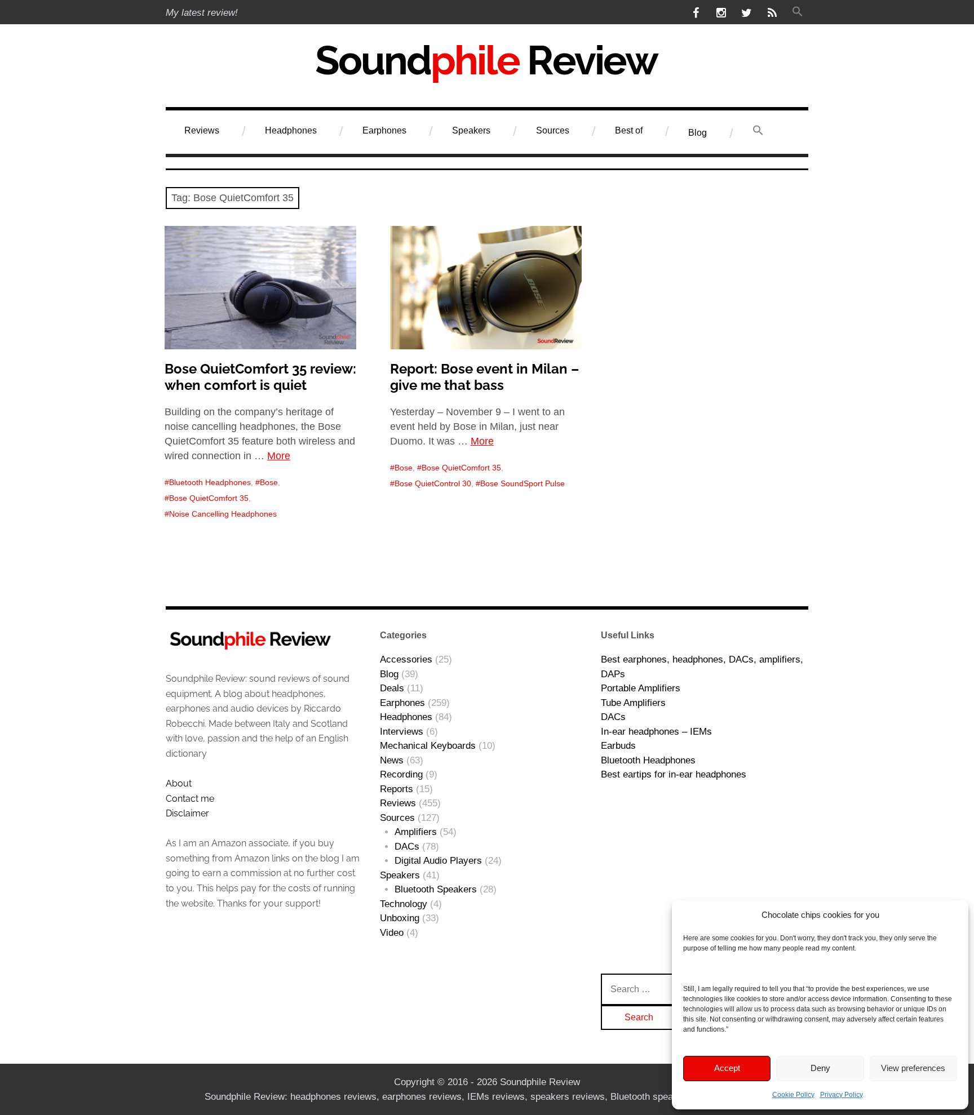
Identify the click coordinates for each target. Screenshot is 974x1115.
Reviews (201, 130)
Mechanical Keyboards (428, 745)
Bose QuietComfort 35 (209, 498)
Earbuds (618, 745)
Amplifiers (416, 832)
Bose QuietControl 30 (433, 483)
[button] (797, 13)
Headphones (291, 130)
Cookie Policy (793, 1095)
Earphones (384, 130)
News (392, 760)
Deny (820, 1068)
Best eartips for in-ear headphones (673, 774)
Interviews (401, 731)
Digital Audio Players (438, 860)
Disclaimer (187, 813)
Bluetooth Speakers (436, 889)
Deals (392, 688)
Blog (697, 132)
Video (392, 932)
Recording (401, 774)
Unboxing (399, 918)
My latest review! (202, 12)
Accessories (406, 659)
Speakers (471, 130)
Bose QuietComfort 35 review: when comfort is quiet (260, 377)
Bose (269, 482)
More (278, 455)
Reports (396, 789)
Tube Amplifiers (633, 703)
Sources (552, 130)
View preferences (913, 1068)
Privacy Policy (841, 1095)
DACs (407, 846)
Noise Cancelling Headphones (223, 513)
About (179, 783)
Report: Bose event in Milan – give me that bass (484, 377)
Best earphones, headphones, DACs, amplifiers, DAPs (702, 666)
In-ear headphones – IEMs (656, 731)
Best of (629, 130)
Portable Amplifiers (640, 688)
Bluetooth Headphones (210, 482)
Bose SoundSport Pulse (522, 483)
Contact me (190, 798)
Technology (403, 904)
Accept (727, 1068)
